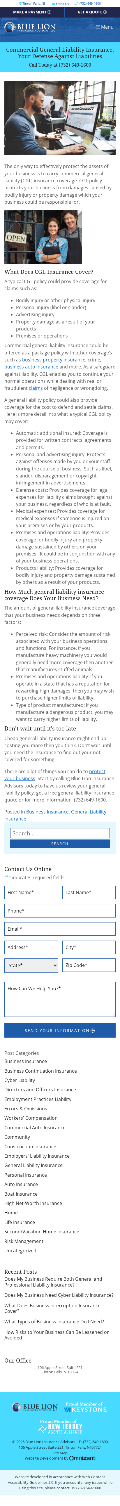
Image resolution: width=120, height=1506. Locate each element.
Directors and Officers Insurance (40, 1089)
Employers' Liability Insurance (37, 1156)
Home (11, 1212)
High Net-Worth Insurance (33, 1203)
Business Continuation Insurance (40, 1071)
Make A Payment (30, 12)
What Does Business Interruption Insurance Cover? (52, 1308)
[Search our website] (60, 833)
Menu (107, 27)
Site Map (60, 1452)
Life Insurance (19, 1222)
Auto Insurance (21, 1184)
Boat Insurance (21, 1194)
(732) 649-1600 (75, 65)
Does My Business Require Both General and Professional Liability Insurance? (53, 1282)
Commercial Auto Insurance (35, 1127)
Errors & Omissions (25, 1108)
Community (17, 1137)
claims (36, 388)
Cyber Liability (19, 1080)
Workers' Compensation (31, 1118)
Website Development (44, 1458)
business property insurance (53, 359)
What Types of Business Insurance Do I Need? (54, 1322)
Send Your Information (57, 1030)
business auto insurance (31, 366)
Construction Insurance (30, 1146)
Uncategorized (20, 1250)
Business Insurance (47, 812)
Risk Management (23, 1241)
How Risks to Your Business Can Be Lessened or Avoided (56, 1335)
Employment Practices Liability (37, 1099)
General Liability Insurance (33, 1165)
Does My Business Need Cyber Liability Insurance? (59, 1295)
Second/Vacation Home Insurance (41, 1231)
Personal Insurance (25, 1175)
